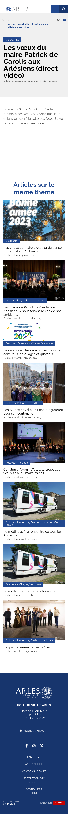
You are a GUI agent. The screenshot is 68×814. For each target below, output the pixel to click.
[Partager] (64, 20)
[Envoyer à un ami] (58, 20)
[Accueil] (3, 20)
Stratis (59, 803)
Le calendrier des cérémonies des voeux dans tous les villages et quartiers (33, 352)
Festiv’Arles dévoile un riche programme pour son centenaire (33, 411)
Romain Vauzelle (24, 81)
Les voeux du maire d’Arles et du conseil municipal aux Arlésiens (33, 249)
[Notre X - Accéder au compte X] (41, 745)
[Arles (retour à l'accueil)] (26, 9)
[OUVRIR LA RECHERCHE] (63, 9)
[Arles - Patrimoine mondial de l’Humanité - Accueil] (34, 693)
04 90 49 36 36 (36, 717)
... (8, 20)
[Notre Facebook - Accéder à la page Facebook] (26, 745)
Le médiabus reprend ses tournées (29, 591)
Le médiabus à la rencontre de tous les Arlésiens (32, 533)
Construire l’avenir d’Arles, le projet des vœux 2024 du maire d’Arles (31, 471)
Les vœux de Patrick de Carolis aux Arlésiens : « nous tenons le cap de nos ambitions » (32, 310)
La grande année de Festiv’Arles (27, 647)
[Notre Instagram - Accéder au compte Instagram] (34, 745)
